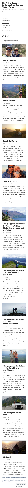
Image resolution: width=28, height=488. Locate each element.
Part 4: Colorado (6, 20)
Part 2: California (6, 25)
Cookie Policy (7, 481)
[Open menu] (3, 16)
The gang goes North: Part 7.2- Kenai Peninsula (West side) (14, 272)
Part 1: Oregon (5, 28)
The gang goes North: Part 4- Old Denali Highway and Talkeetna (14, 368)
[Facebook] (5, 36)
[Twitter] (3, 36)
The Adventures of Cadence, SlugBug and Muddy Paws (12, 5)
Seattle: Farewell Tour (7, 30)
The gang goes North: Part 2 (12, 414)
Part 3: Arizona (5, 23)
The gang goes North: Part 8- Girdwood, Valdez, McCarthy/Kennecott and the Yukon (14, 227)
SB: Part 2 (7, 457)
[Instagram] (8, 36)
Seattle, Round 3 (10, 181)
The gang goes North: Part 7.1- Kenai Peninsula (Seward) (14, 321)
